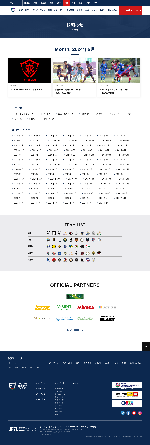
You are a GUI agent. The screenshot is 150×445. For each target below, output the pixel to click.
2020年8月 (90, 179)
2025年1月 (87, 145)
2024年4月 (122, 150)
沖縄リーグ (59, 414)
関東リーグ (59, 397)
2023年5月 (53, 160)
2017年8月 (19, 203)
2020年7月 (107, 179)
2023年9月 (107, 155)
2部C (31, 367)
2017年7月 (36, 203)
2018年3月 (70, 198)
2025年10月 (55, 141)
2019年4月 (104, 188)
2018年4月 (53, 198)
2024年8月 (54, 150)
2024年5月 (105, 150)
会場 (87, 10)
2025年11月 (37, 141)
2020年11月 (37, 179)
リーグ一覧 (60, 383)
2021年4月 (70, 174)
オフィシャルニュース (24, 114)
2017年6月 (53, 203)
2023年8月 (124, 155)
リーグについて (43, 389)
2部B (24, 367)
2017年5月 (70, 203)
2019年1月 (36, 193)
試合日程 (18, 119)
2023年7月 (19, 160)
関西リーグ (49, 119)
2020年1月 (70, 184)
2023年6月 (36, 160)
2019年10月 (123, 184)
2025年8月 (90, 141)
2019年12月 (87, 184)
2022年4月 (19, 169)
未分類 (99, 114)
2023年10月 (89, 155)
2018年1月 (104, 198)
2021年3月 (87, 174)
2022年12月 (19, 165)
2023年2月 (104, 160)
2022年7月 (90, 165)
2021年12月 (87, 169)
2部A (16, 367)
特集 (129, 114)
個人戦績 (70, 10)
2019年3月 (121, 188)
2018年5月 (36, 198)
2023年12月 (53, 155)
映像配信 (85, 114)
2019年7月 (53, 188)
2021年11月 (105, 169)
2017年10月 (121, 198)
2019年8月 (36, 188)
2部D (39, 367)
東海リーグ (115, 114)
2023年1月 (121, 160)
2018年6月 (19, 198)
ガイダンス (40, 10)
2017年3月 (87, 203)
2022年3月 (36, 169)
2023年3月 (87, 160)
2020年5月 (19, 184)
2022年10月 (55, 165)
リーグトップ (14, 363)
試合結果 (33, 119)
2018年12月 (53, 193)
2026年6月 (36, 136)
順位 (62, 10)
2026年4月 (70, 136)
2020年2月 (53, 184)
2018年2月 (87, 198)
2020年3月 (36, 184)
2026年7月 (19, 136)
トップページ (42, 383)
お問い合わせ (112, 10)
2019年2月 (19, 193)
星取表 (79, 10)
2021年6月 (36, 174)
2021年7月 (19, 174)
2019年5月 (87, 188)
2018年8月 (106, 193)
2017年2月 (104, 203)
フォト (94, 10)
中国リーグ (59, 406)
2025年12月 (19, 141)
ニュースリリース (66, 114)
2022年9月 (73, 165)
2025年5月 (19, 145)
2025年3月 (53, 145)
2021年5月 (53, 174)
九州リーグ (59, 411)
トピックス (46, 114)
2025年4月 (36, 145)
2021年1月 (121, 174)
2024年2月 (36, 155)
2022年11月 (37, 165)
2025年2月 (70, 145)
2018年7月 (123, 193)
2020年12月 (19, 179)
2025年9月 (73, 141)
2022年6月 (107, 165)
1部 (9, 367)
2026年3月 (87, 136)
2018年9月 (89, 193)
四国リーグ (59, 409)
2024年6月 (88, 150)
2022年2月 (53, 169)
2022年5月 (124, 165)
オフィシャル (15, 3)
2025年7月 (107, 141)
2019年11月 (105, 184)
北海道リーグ (60, 388)
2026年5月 (53, 136)
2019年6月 (70, 188)
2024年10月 (19, 150)
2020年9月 (73, 179)
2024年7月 (71, 150)
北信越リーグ (60, 394)
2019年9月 (19, 188)
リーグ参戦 (41, 399)
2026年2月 (104, 136)
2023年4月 (70, 160)
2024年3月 (19, 155)
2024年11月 (122, 145)
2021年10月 (123, 169)
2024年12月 (104, 145)
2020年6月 (124, 179)
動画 (102, 10)
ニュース (74, 383)
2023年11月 (71, 155)
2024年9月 (37, 150)
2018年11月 (71, 193)
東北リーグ (59, 391)
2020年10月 (55, 179)
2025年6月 (124, 141)
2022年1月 (70, 169)
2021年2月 (104, 174)
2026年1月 (121, 136)
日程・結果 (52, 10)
